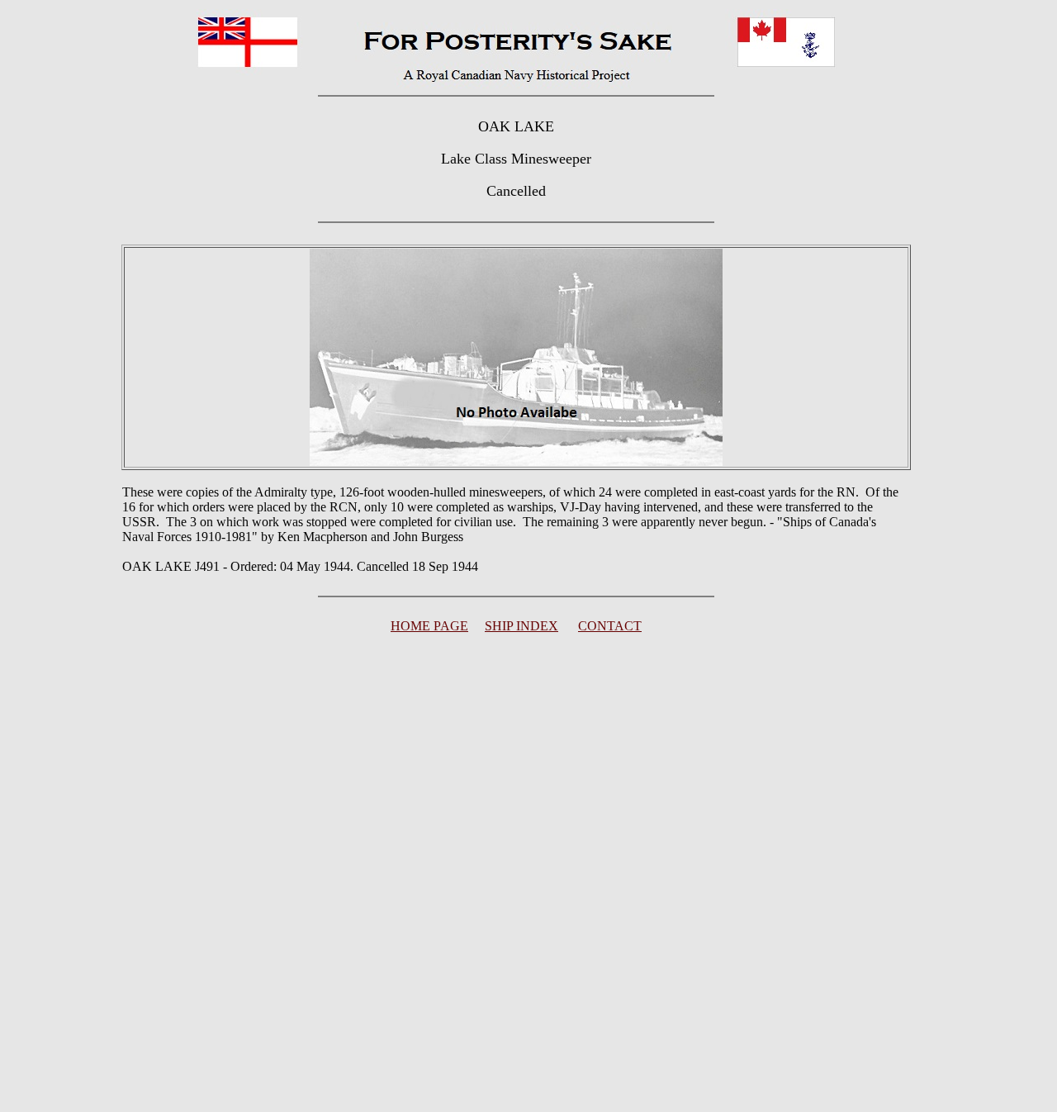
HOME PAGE (429, 626)
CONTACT (610, 626)
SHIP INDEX (521, 626)
